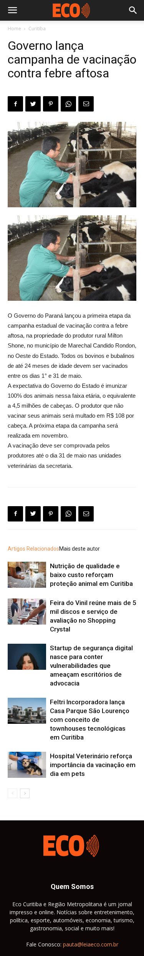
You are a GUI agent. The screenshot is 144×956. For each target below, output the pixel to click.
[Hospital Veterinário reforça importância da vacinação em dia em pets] (27, 765)
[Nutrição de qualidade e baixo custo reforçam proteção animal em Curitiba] (27, 575)
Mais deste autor (79, 548)
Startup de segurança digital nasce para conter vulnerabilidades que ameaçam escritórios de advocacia (91, 665)
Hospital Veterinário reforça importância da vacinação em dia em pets (93, 764)
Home (14, 28)
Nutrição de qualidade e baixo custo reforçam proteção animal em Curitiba (91, 574)
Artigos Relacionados (33, 548)
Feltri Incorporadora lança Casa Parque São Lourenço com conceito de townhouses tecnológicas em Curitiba (89, 719)
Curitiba (37, 28)
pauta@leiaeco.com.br (90, 944)
